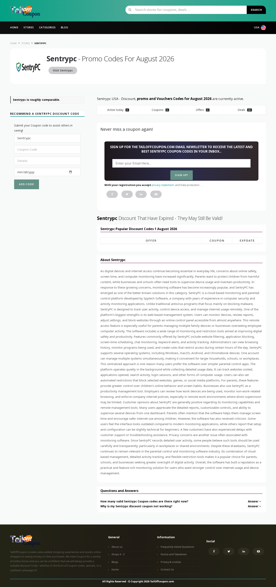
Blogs (115, 562)
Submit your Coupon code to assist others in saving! (43, 127)
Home (14, 27)
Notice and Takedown (174, 554)
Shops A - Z (118, 554)
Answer (253, 501)
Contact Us (167, 569)
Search (256, 10)
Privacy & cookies (171, 562)
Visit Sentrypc (63, 70)
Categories (47, 27)
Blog (64, 27)
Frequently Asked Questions (177, 547)
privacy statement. (163, 185)
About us (117, 547)
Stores (28, 27)
